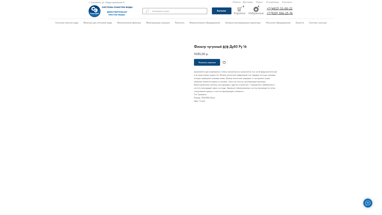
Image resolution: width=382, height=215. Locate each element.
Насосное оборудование (278, 22)
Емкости (300, 22)
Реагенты (179, 22)
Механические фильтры (129, 22)
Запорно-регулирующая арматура (243, 22)
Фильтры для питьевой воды (97, 22)
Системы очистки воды (66, 22)
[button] (207, 62)
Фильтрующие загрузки (158, 22)
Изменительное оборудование (205, 22)
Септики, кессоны (318, 22)
